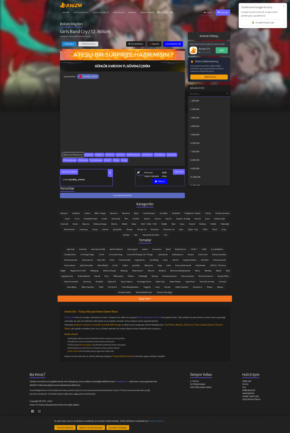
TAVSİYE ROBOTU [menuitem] (100, 12)
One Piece (170, 324)
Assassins (157, 249)
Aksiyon (64, 213)
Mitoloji (208, 270)
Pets (107, 276)
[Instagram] (39, 411)
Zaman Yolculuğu (164, 292)
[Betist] (122, 54)
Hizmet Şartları (250, 396)
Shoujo (129, 229)
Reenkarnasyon (169, 276)
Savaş (95, 229)
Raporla (155, 44)
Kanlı (168, 265)
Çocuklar (164, 213)
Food (112, 260)
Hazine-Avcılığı (183, 218)
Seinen (105, 229)
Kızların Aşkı (219, 218)
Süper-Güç (193, 229)
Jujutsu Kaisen (207, 324)
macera (86, 324)
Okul (173, 224)
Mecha (114, 224)
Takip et (161, 181)
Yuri (165, 235)
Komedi (64, 224)
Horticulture (69, 265)
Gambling (154, 260)
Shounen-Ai (168, 229)
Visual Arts (197, 287)
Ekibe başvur (248, 390)
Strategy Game (144, 281)
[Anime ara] (171, 12)
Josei (207, 218)
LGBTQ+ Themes (218, 265)
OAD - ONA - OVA (149, 224)
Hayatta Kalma (190, 260)
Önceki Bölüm (136, 44)
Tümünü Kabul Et (65, 427)
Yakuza (220, 287)
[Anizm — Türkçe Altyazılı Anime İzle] (71, 5)
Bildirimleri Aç (89, 44)
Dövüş (208, 213)
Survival (222, 281)
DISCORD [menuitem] (164, 12)
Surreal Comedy (207, 281)
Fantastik (116, 218)
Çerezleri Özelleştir (118, 427)
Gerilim (136, 218)
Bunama (114, 213)
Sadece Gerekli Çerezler (91, 427)
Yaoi (136, 235)
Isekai (125, 265)
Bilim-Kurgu (100, 213)
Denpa (191, 254)
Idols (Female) (86, 265)
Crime (101, 254)
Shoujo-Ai (141, 229)
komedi (105, 324)
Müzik (124, 224)
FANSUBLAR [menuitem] (119, 12)
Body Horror (180, 249)
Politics (131, 276)
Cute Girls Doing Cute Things (140, 254)
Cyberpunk (163, 254)
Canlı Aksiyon (149, 213)
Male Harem (137, 270)
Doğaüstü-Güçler (193, 213)
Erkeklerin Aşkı (90, 218)
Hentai (198, 218)
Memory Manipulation (180, 270)
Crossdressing (115, 254)
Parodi (192, 224)
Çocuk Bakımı (217, 249)
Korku (75, 224)
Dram (67, 218)
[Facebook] (33, 411)
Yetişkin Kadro (124, 292)
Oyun (182, 224)
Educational (87, 260)
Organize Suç (67, 276)
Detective (203, 254)
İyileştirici (148, 265)
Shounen (155, 229)
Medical (162, 270)
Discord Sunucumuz (201, 387)
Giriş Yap (224, 12)
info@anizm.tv (122, 381)
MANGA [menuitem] (132, 12)
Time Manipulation (130, 287)
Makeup (124, 270)
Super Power (175, 281)
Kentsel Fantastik (183, 265)
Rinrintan (148, 172)
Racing (155, 276)
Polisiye (202, 224)
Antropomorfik (98, 249)
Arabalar (76, 213)
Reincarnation (187, 276)
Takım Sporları (87, 287)
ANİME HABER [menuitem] (147, 12)
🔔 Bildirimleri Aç (208, 77)
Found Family (124, 260)
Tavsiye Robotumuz (122, 356)
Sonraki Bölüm (172, 44)
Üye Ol (209, 12)
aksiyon (78, 324)
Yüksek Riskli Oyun (143, 292)
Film (126, 218)
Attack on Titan (191, 324)
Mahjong (94, 270)
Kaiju (160, 265)
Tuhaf (214, 229)
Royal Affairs (223, 276)
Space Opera (126, 281)
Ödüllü (164, 224)
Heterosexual (219, 260)
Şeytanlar (117, 229)
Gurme (158, 218)
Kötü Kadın (200, 265)
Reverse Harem (206, 276)
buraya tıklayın (156, 421)
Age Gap (71, 249)
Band (168, 249)
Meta (197, 270)
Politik (213, 224)
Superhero (190, 281)
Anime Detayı (209, 36)
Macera (85, 224)
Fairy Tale (101, 260)
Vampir (126, 235)
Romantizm (69, 229)
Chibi (204, 249)
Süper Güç (160, 281)
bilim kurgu (115, 324)
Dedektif (176, 213)
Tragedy (147, 287)
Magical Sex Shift (78, 270)
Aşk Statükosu (116, 249)
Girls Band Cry (73, 31)
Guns (165, 260)
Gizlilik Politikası (251, 399)
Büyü (136, 213)
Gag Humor (140, 260)
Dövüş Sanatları (222, 213)
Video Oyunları (181, 287)
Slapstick (112, 281)
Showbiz (99, 281)
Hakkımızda (248, 393)
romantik (96, 324)
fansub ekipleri (85, 345)
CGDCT (194, 249)
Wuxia (209, 287)
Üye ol (245, 384)
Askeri (87, 213)
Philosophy (118, 276)
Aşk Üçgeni (132, 249)
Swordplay (72, 287)
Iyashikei (136, 265)
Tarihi (204, 229)
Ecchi (77, 218)
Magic (63, 270)
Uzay (223, 229)
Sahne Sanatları (71, 281)
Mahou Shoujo (100, 224)
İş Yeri (115, 265)
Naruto (179, 324)
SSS (244, 387)
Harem (168, 218)
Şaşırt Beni (145, 298)
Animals (83, 249)
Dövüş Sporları (70, 260)
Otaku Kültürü (84, 276)
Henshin (205, 260)
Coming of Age (87, 254)
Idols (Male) (102, 265)
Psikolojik (225, 224)
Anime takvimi (74, 351)
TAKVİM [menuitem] (66, 12)
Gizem (147, 218)
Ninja (134, 224)
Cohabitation (70, 254)
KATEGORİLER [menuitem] (80, 12)
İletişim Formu (197, 384)
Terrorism (112, 287)
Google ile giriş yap (265, 22)
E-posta (194, 381)
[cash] (122, 66)
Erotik (104, 218)
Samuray (83, 229)
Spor (181, 229)
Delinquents (177, 254)
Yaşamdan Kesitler (150, 235)
